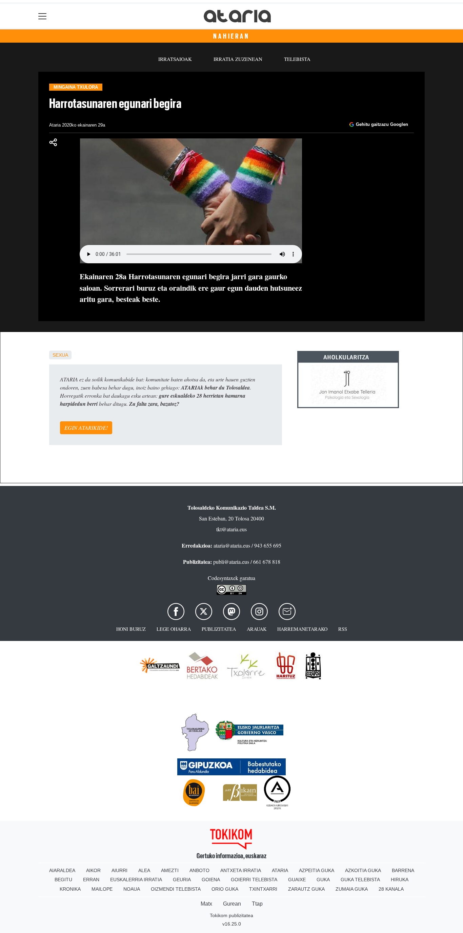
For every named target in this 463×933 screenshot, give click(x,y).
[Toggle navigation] (42, 16)
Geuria (182, 879)
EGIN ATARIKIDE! (86, 427)
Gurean (232, 904)
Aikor (93, 870)
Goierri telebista (254, 879)
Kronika (70, 889)
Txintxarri (263, 889)
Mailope (102, 889)
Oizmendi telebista (176, 889)
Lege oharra (174, 629)
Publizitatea (219, 629)
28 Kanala (391, 889)
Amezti (170, 870)
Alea (144, 870)
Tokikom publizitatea (231, 915)
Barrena (403, 870)
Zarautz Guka (306, 889)
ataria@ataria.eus (232, 545)
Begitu (63, 879)
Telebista (297, 58)
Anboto (199, 870)
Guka (323, 879)
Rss (342, 629)
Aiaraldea (62, 870)
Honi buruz (131, 629)
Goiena (211, 879)
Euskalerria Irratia (136, 879)
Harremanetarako (302, 629)
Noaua (131, 889)
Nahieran (231, 36)
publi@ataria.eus (231, 561)
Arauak (256, 629)
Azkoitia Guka (363, 870)
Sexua (60, 355)
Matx (206, 904)
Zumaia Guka (352, 889)
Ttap (257, 904)
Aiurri (119, 870)
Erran (91, 879)
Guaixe (297, 879)
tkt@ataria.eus (231, 529)
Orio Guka (225, 889)
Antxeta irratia (240, 870)
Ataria (280, 870)
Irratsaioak (175, 58)
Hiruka (399, 879)
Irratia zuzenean (238, 58)
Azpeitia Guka (316, 870)
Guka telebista (360, 879)
